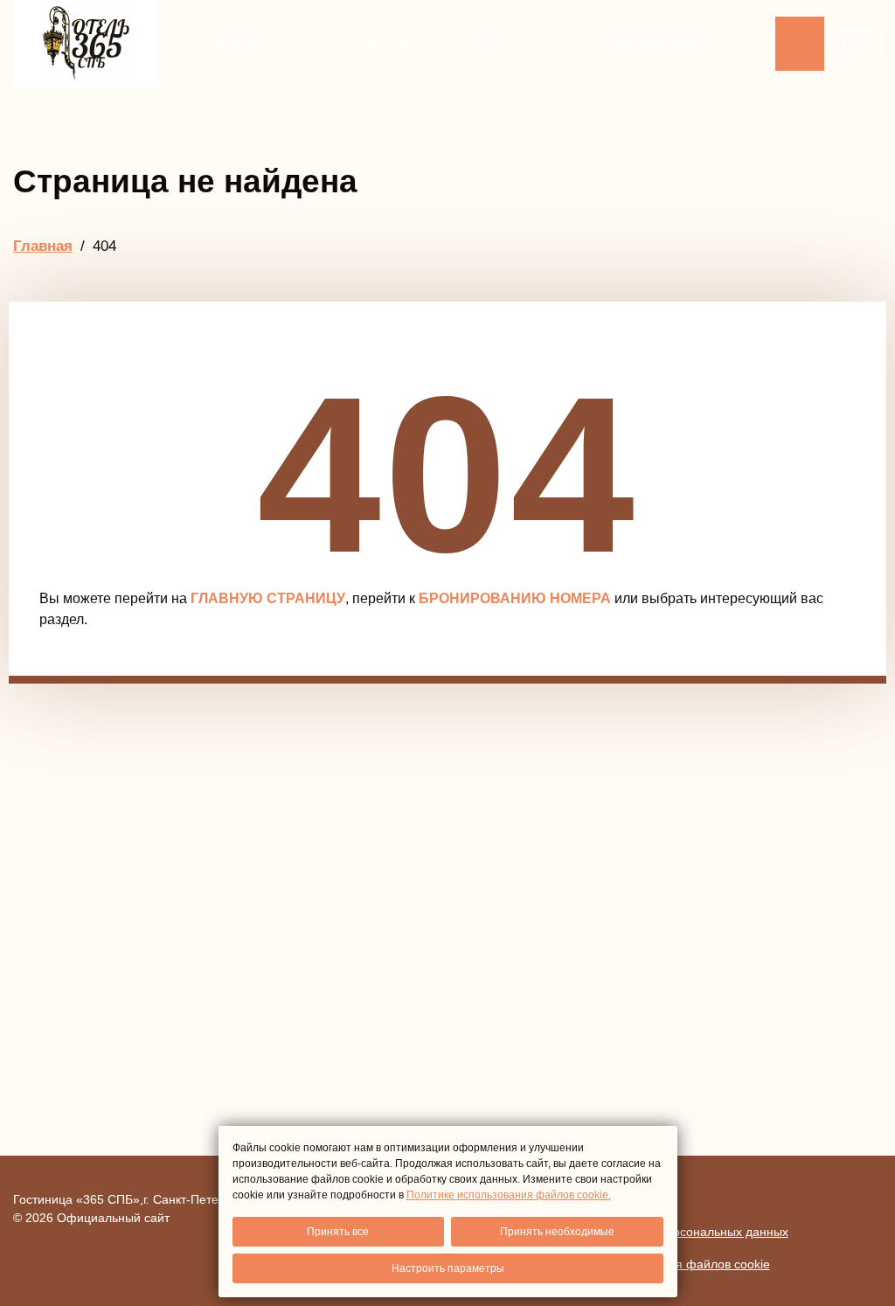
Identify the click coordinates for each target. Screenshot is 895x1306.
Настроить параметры (448, 1268)
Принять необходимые (557, 1232)
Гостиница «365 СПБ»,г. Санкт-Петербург (131, 1199)
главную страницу (268, 598)
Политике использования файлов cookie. (508, 1195)
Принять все (338, 1232)
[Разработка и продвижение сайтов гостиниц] (847, 1208)
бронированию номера (515, 598)
